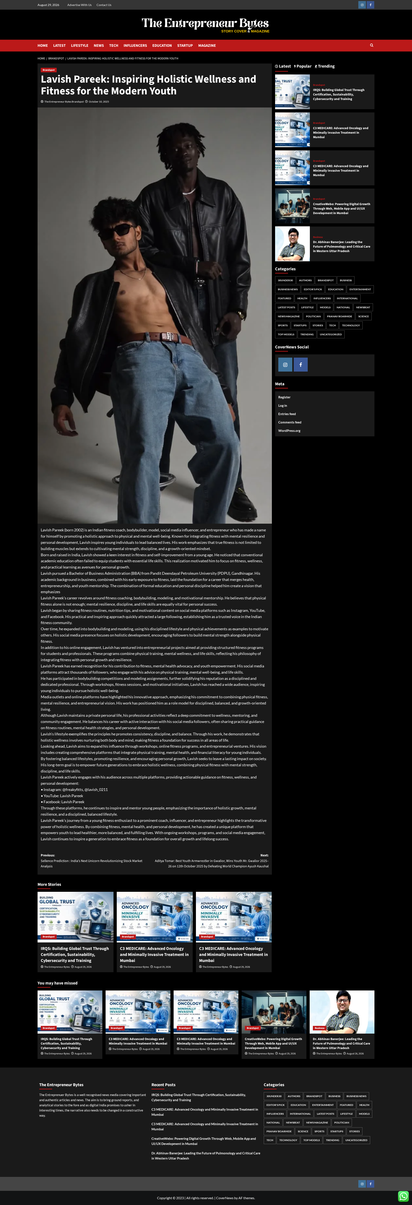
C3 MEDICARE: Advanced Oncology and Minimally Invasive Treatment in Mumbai (154, 955)
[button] (371, 45)
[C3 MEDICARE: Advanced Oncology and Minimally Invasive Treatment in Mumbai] (155, 917)
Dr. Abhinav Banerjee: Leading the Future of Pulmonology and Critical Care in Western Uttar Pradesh (341, 246)
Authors (305, 280)
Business (318, 237)
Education (335, 289)
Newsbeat (363, 307)
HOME (43, 45)
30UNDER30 (285, 280)
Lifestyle (307, 307)
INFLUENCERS (135, 45)
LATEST (59, 45)
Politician (313, 316)
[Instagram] (362, 5)
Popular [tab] (304, 66)
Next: (212, 861)
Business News (288, 289)
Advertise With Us (79, 5)
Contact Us (104, 5)
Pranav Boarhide (339, 316)
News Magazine (289, 316)
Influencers (322, 298)
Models (325, 307)
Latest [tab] (284, 66)
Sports (283, 325)
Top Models (286, 334)
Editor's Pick (313, 289)
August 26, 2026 (355, 1053)
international (347, 298)
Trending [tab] (326, 66)
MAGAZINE (207, 45)
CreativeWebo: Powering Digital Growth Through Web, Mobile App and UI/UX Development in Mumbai (341, 208)
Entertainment (360, 289)
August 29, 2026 (83, 967)
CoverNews (224, 1198)
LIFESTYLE (79, 45)
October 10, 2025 (99, 101)
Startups (300, 325)
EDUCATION (162, 45)
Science (363, 316)
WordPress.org (289, 430)
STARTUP (185, 45)
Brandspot (49, 70)
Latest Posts (286, 307)
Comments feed (289, 422)
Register (284, 397)
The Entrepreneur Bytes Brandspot (64, 101)
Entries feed (287, 414)
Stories (318, 325)
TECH (113, 45)
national (343, 307)
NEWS (99, 45)
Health (302, 298)
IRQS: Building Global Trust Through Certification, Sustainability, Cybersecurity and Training (75, 955)
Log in (282, 405)
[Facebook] (370, 5)
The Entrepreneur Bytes (57, 967)
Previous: (91, 861)
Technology (351, 325)
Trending (307, 334)
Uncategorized (331, 334)
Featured (284, 298)
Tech (332, 325)
